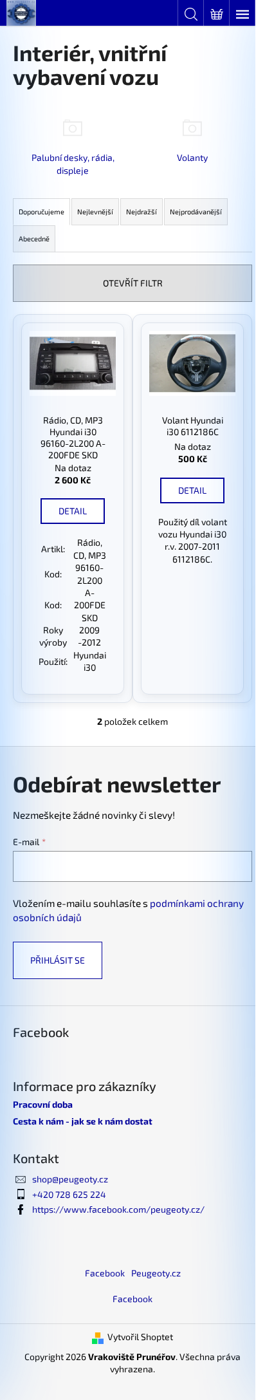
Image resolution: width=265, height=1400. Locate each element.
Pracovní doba (43, 1104)
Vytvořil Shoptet (140, 1336)
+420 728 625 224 (69, 1194)
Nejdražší (141, 211)
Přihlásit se (57, 960)
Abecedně (34, 238)
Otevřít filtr (133, 282)
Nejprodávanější (196, 211)
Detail (73, 510)
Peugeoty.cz (156, 1272)
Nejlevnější (95, 211)
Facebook (105, 1272)
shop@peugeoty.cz (70, 1178)
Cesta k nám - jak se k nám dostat (82, 1121)
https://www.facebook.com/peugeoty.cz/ (118, 1209)
